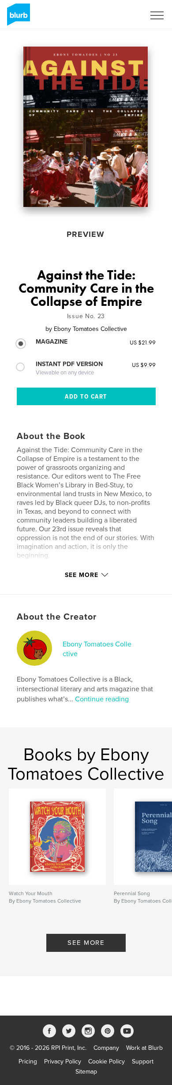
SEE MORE (86, 943)
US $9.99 (144, 365)
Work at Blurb (144, 1048)
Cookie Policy (106, 1061)
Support (142, 1061)
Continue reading (102, 699)
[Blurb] (17, 18)
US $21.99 (143, 342)
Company (106, 1048)
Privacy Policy (62, 1061)
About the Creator (57, 617)
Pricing (28, 1061)
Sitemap (86, 1071)
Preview (86, 234)
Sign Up (122, 15)
